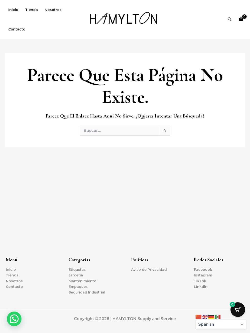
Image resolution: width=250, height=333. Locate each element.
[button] (230, 19)
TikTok (200, 281)
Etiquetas (77, 269)
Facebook (203, 269)
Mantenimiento (82, 281)
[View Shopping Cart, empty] (241, 20)
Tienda (31, 10)
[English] (205, 316)
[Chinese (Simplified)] (199, 316)
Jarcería (76, 275)
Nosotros (53, 10)
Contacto (16, 29)
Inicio (13, 10)
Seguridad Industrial (87, 292)
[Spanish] (218, 316)
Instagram (203, 275)
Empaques (78, 286)
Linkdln (201, 286)
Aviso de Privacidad (149, 269)
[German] (211, 316)
